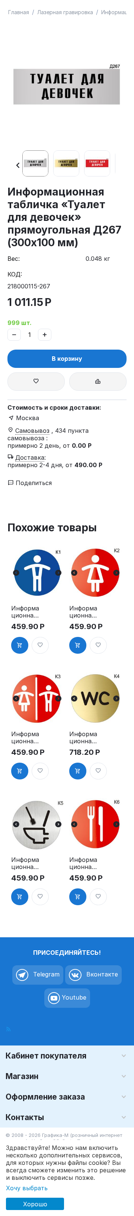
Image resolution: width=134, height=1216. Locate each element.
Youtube (73, 997)
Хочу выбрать (27, 1188)
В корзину (67, 358)
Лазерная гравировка (65, 12)
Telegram (45, 974)
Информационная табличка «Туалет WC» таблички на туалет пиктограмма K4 (83, 738)
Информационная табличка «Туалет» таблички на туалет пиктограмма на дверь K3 (25, 738)
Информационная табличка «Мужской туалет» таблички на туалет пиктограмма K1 (25, 612)
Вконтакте (101, 974)
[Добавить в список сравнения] (98, 381)
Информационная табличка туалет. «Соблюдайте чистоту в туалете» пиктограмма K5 (25, 863)
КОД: (14, 274)
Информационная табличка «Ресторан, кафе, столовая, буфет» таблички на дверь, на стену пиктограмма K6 (84, 863)
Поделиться (33, 483)
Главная (18, 12)
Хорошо (35, 1204)
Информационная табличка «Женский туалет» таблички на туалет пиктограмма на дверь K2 (83, 612)
